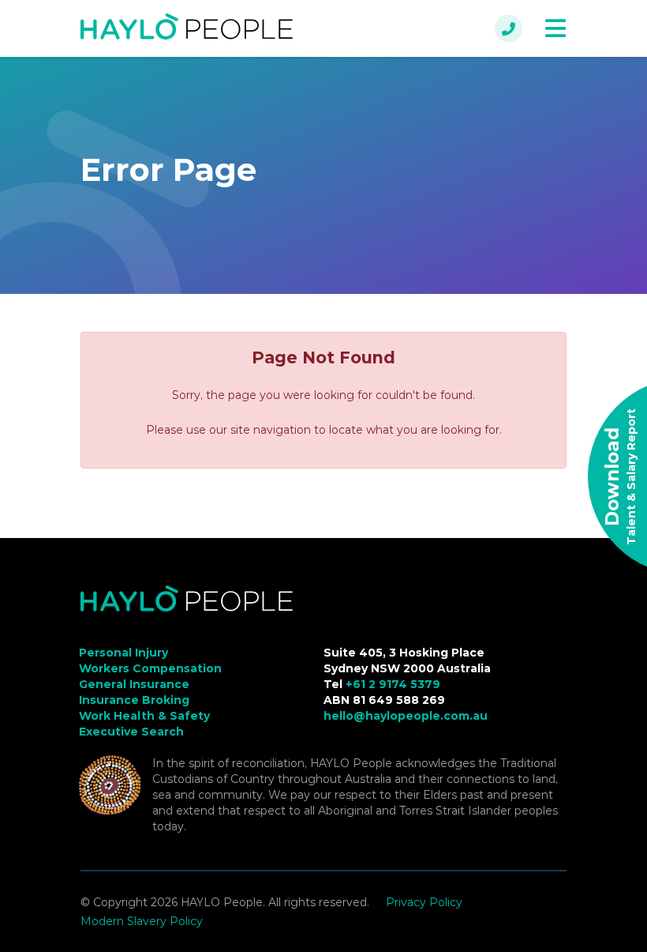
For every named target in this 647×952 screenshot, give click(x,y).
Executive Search (131, 731)
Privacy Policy (424, 902)
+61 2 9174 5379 (393, 684)
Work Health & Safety (144, 716)
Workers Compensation (150, 668)
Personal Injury (123, 652)
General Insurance (134, 684)
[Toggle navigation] (555, 29)
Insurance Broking (134, 700)
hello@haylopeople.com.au (406, 716)
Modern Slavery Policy (141, 921)
